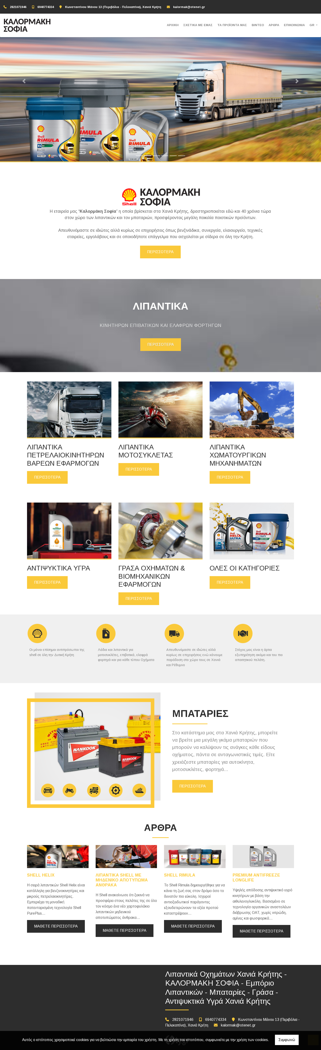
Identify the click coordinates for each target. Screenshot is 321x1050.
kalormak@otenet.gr (189, 7)
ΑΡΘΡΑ (274, 25)
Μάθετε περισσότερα (56, 926)
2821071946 (18, 7)
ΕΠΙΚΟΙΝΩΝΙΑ (294, 25)
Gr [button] (312, 25)
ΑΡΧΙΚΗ (173, 25)
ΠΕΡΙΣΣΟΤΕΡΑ (160, 252)
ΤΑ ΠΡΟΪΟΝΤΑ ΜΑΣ (232, 25)
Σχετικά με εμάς (198, 25)
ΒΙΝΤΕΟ (258, 25)
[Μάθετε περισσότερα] (58, 856)
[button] (24, 81)
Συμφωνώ (286, 1040)
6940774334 (45, 7)
